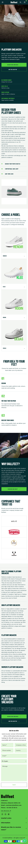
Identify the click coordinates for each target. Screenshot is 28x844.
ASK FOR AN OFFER (14, 69)
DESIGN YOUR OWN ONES (14, 64)
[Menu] (2, 2)
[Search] (20, 2)
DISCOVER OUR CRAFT (14, 489)
